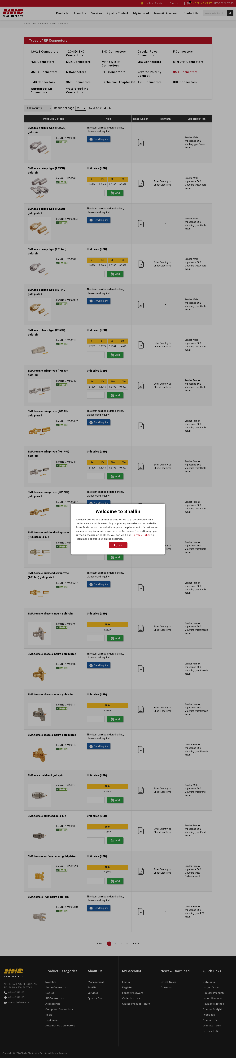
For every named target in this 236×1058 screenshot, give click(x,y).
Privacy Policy (142, 534)
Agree (118, 545)
